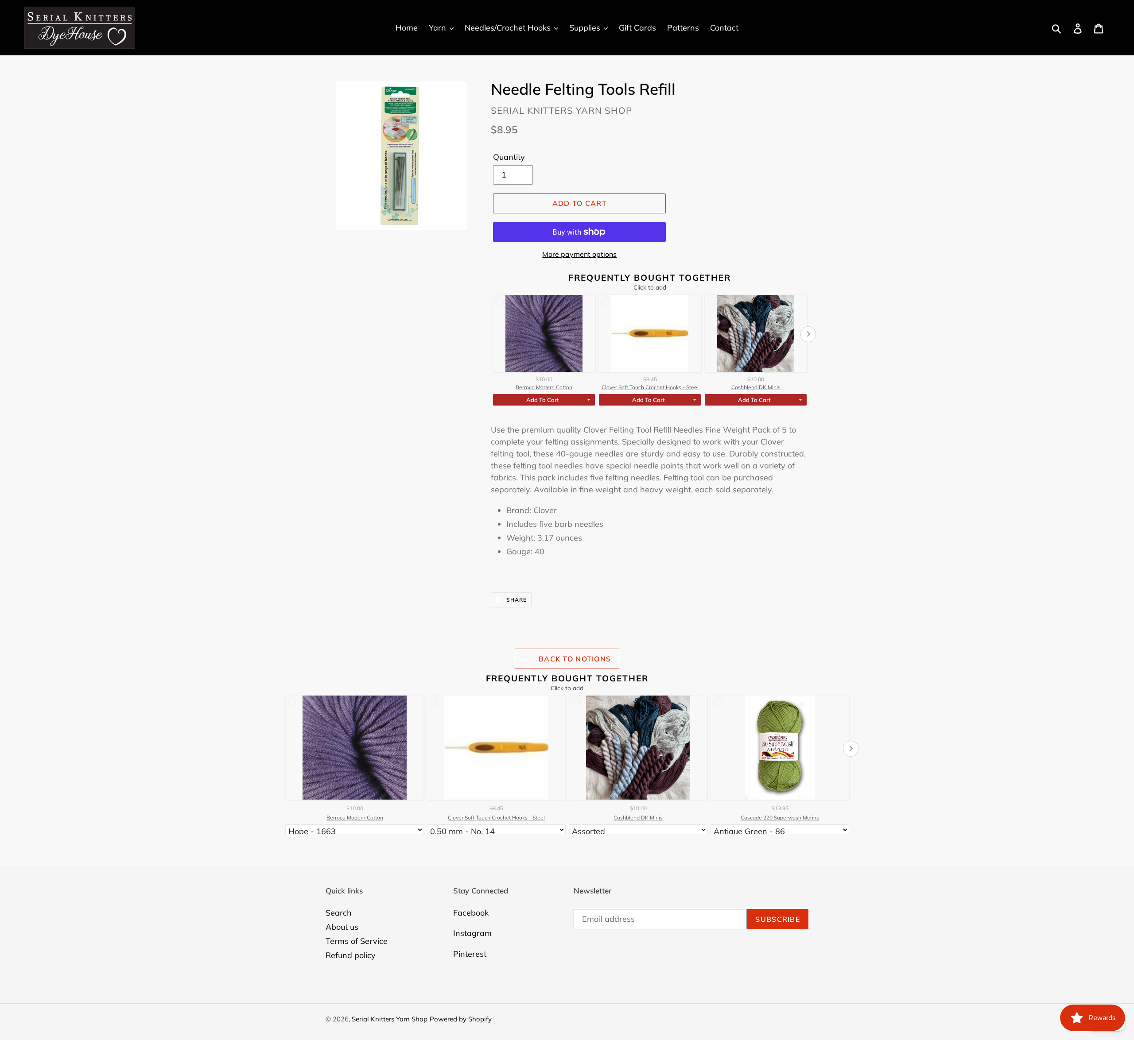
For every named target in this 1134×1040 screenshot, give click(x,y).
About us (342, 927)
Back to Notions (573, 658)
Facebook (471, 913)
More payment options (579, 254)
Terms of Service (357, 941)
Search (339, 913)
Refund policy (351, 955)
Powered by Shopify (461, 1019)
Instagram (472, 933)
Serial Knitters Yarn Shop (389, 1019)
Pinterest (469, 954)
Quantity (509, 157)
